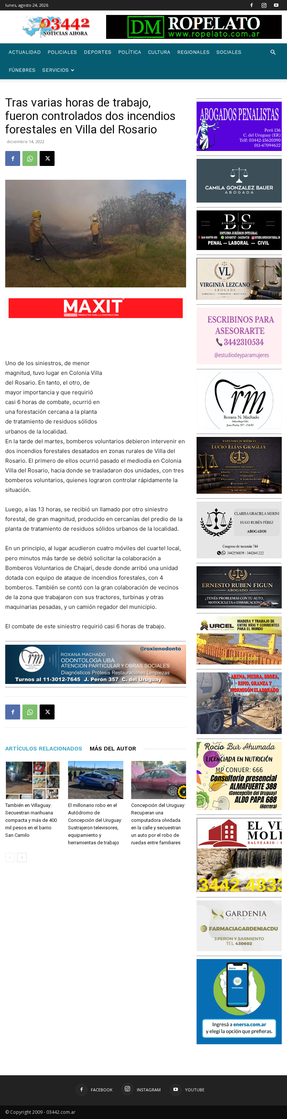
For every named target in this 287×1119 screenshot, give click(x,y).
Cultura (159, 52)
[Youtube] (276, 5)
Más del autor (113, 748)
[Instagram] (263, 5)
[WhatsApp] (29, 158)
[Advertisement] (148, 386)
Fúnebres (22, 70)
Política (129, 52)
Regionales (193, 52)
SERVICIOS (55, 70)
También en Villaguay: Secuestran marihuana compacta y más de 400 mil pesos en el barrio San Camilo (31, 820)
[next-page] (22, 857)
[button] (273, 52)
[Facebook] (251, 5)
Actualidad (25, 52)
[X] (47, 158)
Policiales (62, 52)
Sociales (228, 52)
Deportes (97, 52)
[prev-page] (10, 857)
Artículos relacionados (43, 748)
